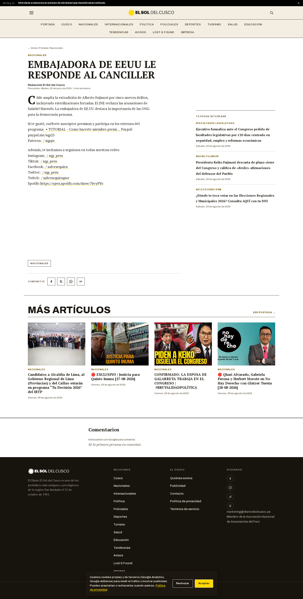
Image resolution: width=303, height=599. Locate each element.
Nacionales (88, 24)
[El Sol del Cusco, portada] (151, 13)
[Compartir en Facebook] (51, 281)
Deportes (193, 24)
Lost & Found (163, 32)
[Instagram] (230, 487)
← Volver (33, 48)
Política (147, 24)
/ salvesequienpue (55, 177)
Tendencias (118, 32)
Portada (48, 24)
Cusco (66, 24)
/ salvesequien (56, 166)
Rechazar (182, 583)
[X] (230, 505)
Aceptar (204, 583)
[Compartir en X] (61, 281)
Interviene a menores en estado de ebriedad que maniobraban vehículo (61, 2)
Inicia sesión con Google (102, 439)
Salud (233, 24)
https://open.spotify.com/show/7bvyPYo (71, 183)
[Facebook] (230, 478)
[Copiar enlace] (81, 281)
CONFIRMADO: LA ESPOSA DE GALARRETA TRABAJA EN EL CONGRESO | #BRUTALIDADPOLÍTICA (180, 381)
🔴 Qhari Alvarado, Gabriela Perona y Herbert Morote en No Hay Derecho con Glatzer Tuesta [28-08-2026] (245, 381)
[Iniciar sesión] (298, 3)
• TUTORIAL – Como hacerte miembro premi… (82, 129)
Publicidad (178, 485)
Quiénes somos (181, 478)
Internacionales (119, 24)
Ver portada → (264, 312)
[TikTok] (230, 496)
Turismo (214, 24)
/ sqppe (49, 140)
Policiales (169, 24)
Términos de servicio (184, 509)
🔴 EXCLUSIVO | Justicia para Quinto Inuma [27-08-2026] (115, 376)
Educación (253, 24)
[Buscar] (271, 12)
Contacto (177, 493)
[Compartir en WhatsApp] (71, 281)
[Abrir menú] (31, 12)
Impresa (187, 32)
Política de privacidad (185, 501)
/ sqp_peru (55, 155)
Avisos (140, 32)
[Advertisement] (91, 224)
